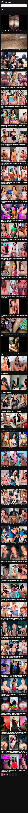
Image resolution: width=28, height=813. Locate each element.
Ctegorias (4, 9)
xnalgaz (8, 2)
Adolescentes (12, 9)
